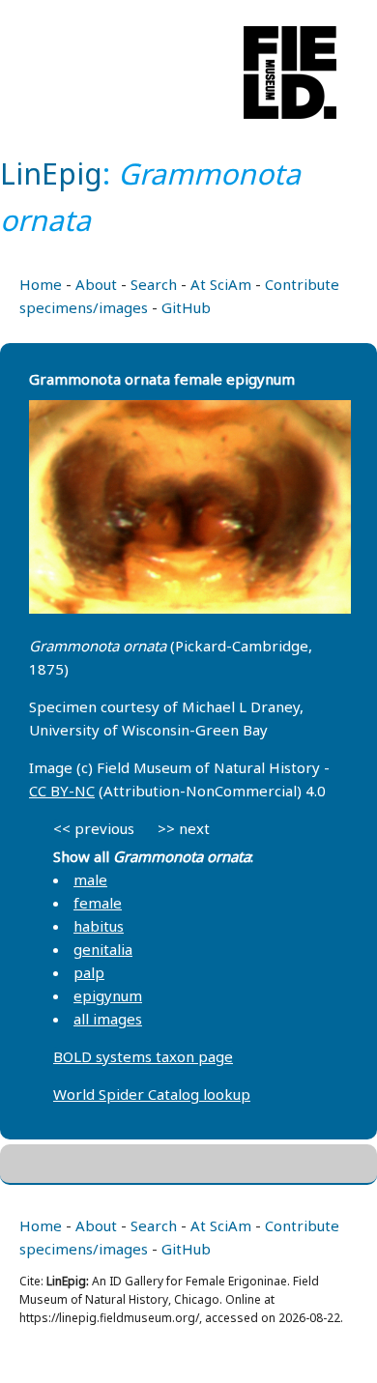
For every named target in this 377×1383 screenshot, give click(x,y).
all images (107, 1018)
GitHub (186, 307)
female (97, 902)
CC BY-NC (62, 790)
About (96, 284)
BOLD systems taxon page (143, 1056)
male (90, 879)
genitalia (102, 949)
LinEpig (51, 173)
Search (153, 284)
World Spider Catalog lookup (151, 1094)
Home (40, 284)
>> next (184, 828)
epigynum (107, 995)
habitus (98, 926)
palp (88, 972)
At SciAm (220, 284)
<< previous (93, 828)
